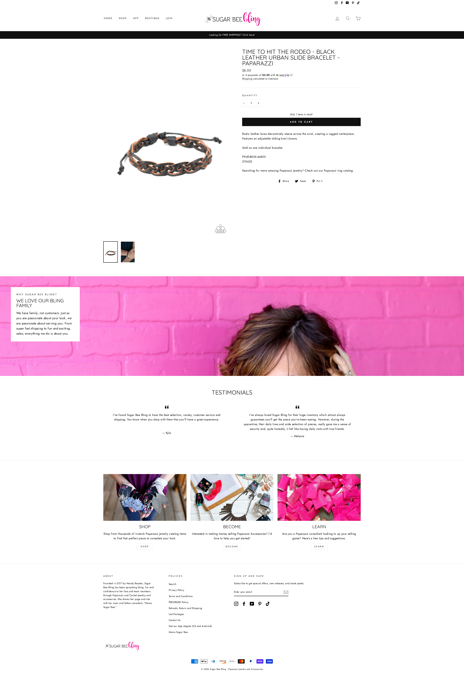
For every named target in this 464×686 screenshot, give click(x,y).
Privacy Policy (176, 590)
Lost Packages (176, 614)
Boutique (152, 18)
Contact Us (175, 620)
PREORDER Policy (178, 602)
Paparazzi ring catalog (338, 170)
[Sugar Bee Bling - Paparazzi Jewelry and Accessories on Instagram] (236, 604)
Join (169, 18)
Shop (123, 18)
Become (232, 546)
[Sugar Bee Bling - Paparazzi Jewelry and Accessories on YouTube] (252, 604)
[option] (232, 35)
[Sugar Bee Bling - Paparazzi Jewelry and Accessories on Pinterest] (260, 604)
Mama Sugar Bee (178, 632)
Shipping (247, 78)
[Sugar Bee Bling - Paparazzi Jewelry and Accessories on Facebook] (244, 604)
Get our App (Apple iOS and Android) (190, 626)
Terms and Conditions (181, 596)
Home (108, 18)
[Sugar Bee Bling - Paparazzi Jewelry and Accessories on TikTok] (268, 604)
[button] (301, 75)
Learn (319, 546)
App (136, 18)
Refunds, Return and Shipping (185, 608)
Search (172, 584)
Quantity (250, 95)
